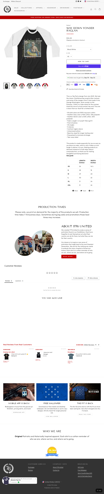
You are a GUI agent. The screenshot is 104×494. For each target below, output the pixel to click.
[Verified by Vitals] (18, 482)
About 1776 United (58, 467)
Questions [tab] (18, 281)
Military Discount (16, 1)
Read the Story (85, 414)
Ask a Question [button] (79, 278)
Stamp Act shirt (9, 352)
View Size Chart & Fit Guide (76, 89)
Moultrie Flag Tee (16, 480)
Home (68, 25)
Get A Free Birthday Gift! (85, 473)
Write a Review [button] (94, 278)
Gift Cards (81, 467)
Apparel (39, 8)
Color (69, 46)
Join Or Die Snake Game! (85, 476)
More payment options (83, 70)
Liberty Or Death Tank (38, 360)
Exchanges (6, 1)
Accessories (19, 10)
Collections (26, 8)
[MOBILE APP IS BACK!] (19, 392)
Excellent (71, 352)
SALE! (16, 8)
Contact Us (56, 470)
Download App (19, 412)
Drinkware (65, 8)
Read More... (69, 256)
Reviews (30, 470)
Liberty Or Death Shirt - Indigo (70, 362)
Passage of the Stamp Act (6, 362)
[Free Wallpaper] (52, 392)
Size (68, 53)
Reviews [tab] (7, 281)
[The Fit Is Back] (85, 392)
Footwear (78, 8)
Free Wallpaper (82, 470)
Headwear (51, 8)
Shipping (68, 40)
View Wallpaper (52, 416)
